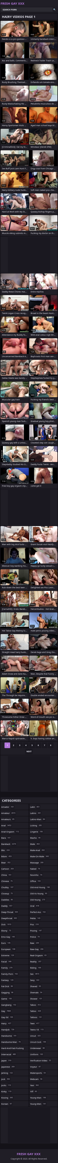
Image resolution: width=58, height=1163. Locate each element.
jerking (7, 1072)
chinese (7, 881)
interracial (8, 1054)
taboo (35, 1004)
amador (7, 806)
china (6, 875)
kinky (6, 1091)
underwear (37, 1048)
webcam (36, 1079)
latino (35, 813)
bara (5, 837)
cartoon (7, 868)
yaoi (34, 1085)
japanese (7, 1066)
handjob (7, 1029)
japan (6, 1060)
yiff (33, 1091)
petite (35, 918)
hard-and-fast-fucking (12, 1049)
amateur (8, 813)
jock (5, 1079)
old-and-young (40, 887)
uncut (35, 1035)
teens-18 (37, 1029)
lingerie (36, 831)
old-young (37, 899)
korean (6, 1103)
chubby (7, 887)
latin (35, 806)
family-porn (9, 973)
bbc (5, 850)
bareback (8, 844)
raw (34, 943)
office (35, 881)
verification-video (40, 1060)
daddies (7, 899)
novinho (36, 875)
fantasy (7, 980)
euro (5, 943)
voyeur (35, 1066)
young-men (38, 1103)
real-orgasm (38, 955)
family (6, 967)
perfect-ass (38, 912)
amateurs (7, 819)
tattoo (35, 1011)
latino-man (37, 819)
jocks (6, 1085)
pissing (36, 930)
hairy (6, 1023)
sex (34, 973)
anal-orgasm (10, 831)
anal (6, 825)
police (35, 936)
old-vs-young (38, 893)
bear (5, 862)
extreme (7, 955)
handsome (8, 1035)
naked (35, 868)
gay (6, 1011)
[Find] (55, 10)
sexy (34, 980)
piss (34, 924)
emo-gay (8, 936)
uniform (36, 1054)
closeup (7, 893)
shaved (35, 986)
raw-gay (36, 949)
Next (29, 751)
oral (34, 905)
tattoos (36, 1017)
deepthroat (9, 918)
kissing (7, 1097)
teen (34, 1023)
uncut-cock (38, 1042)
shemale (36, 992)
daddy (6, 905)
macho (35, 837)
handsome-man (11, 1042)
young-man (38, 1097)
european (8, 949)
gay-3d (7, 1017)
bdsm (6, 856)
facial (6, 961)
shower (36, 998)
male (35, 844)
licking (36, 825)
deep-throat (9, 912)
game (6, 998)
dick (6, 924)
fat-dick (7, 986)
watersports (38, 1072)
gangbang (8, 1004)
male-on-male (39, 856)
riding (35, 967)
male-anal (37, 850)
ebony (6, 930)
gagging (7, 992)
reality (35, 961)
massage (36, 862)
